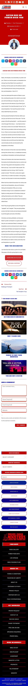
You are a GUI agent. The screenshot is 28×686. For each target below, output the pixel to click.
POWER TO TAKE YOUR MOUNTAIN (14, 356)
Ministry (14, 673)
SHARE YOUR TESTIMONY (14, 513)
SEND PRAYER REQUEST (14, 509)
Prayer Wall (14, 636)
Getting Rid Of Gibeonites (14, 317)
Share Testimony (14, 623)
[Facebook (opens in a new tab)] (8, 2)
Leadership (14, 656)
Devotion (8, 23)
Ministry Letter (14, 660)
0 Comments (18, 23)
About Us (14, 582)
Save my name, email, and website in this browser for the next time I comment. (13, 419)
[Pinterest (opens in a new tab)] (11, 2)
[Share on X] (2, 60)
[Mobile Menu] (23, 7)
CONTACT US (14, 615)
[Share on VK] (17, 60)
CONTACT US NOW (14, 522)
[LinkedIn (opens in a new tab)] (16, 2)
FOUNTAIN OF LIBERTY (14, 578)
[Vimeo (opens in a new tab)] (23, 2)
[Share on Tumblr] (24, 60)
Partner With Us (14, 595)
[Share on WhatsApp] (12, 63)
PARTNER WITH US (14, 491)
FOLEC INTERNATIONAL (14, 599)
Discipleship (14, 652)
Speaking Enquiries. (14, 632)
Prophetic (14, 665)
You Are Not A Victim (14, 376)
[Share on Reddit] (15, 63)
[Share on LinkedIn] (20, 60)
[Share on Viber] (13, 60)
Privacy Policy (14, 591)
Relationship (14, 669)
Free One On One (14, 628)
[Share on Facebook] (6, 60)
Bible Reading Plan (14, 562)
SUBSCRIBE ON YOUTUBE (14, 258)
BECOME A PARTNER (14, 263)
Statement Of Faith (14, 587)
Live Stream (14, 558)
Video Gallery (14, 550)
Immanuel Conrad (14, 36)
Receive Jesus (14, 619)
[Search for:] (25, 7)
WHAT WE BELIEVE (14, 527)
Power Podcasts (14, 554)
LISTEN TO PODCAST (14, 482)
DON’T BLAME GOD (14, 336)
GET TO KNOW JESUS (14, 500)
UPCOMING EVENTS (14, 505)
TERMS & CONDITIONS (14, 574)
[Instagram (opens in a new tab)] (14, 2)
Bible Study (14, 648)
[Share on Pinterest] (10, 60)
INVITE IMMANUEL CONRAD (14, 518)
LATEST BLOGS (14, 496)
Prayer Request (14, 611)
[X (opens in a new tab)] (5, 2)
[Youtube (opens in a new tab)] (20, 2)
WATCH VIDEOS (14, 487)
